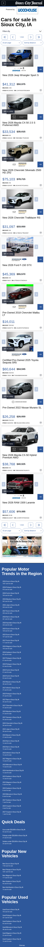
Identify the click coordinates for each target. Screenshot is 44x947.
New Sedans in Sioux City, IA (12, 882)
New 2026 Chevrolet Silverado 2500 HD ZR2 (21, 171)
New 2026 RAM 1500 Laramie (18, 502)
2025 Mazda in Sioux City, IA (12, 712)
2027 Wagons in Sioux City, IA (12, 760)
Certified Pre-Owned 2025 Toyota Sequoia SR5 (20, 361)
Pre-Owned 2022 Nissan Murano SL (21, 407)
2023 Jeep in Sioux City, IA (11, 730)
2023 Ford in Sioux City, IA (11, 677)
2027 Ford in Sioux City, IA (11, 641)
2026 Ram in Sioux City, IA (11, 618)
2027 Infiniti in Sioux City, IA (11, 689)
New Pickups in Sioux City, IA (12, 871)
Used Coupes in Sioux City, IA (12, 940)
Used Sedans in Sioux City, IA (12, 922)
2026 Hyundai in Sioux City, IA (12, 624)
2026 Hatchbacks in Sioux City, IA (13, 771)
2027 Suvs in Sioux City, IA (11, 612)
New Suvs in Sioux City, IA (11, 865)
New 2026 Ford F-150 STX (17, 265)
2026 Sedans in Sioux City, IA (12, 653)
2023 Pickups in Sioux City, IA (12, 665)
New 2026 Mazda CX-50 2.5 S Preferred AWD (18, 123)
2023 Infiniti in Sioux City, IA (11, 754)
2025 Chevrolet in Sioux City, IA (12, 724)
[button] (3, 57)
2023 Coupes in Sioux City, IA (12, 807)
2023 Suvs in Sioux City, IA (11, 636)
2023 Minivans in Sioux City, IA (12, 795)
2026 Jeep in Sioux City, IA (11, 606)
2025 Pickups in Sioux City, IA (12, 695)
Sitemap (22, 945)
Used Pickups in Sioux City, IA (12, 916)
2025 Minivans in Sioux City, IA (12, 766)
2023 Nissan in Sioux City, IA (11, 683)
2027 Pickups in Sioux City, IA (12, 659)
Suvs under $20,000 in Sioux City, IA (14, 831)
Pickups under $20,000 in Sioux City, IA (15, 836)
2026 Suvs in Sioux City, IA (11, 582)
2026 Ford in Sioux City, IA (11, 594)
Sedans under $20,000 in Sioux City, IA (15, 842)
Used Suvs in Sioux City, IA (11, 910)
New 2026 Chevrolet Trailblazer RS (21, 217)
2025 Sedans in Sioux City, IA (12, 789)
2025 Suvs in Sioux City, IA (11, 630)
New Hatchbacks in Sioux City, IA (13, 888)
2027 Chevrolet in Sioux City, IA (12, 706)
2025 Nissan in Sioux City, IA (11, 736)
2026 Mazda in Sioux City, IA (12, 600)
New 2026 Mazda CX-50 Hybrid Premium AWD (19, 456)
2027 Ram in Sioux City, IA (11, 701)
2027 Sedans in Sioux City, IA (12, 801)
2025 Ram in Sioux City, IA (11, 748)
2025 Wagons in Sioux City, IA (12, 783)
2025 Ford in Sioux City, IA (11, 671)
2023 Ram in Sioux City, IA (11, 742)
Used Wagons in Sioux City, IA (12, 934)
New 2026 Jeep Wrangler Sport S (20, 75)
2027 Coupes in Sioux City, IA (12, 813)
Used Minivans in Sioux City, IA (12, 928)
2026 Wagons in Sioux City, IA (12, 647)
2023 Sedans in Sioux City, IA (12, 777)
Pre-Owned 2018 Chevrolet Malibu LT (21, 313)
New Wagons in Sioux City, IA (12, 876)
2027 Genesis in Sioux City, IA (12, 718)
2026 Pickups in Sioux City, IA (12, 588)
